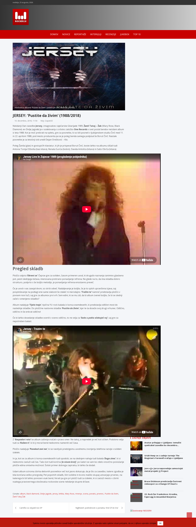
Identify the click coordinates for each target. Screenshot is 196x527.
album (22, 493)
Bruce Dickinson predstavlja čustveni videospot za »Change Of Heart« (162, 482)
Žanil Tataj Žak (19, 496)
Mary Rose (69, 493)
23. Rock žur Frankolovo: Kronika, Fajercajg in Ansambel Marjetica (160, 495)
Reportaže (80, 34)
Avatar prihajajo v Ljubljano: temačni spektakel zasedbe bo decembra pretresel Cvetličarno (162, 445)
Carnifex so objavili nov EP (30, 508)
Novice (66, 34)
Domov (54, 34)
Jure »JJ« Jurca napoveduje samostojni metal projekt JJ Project (163, 469)
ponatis (92, 493)
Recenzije (110, 34)
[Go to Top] (189, 515)
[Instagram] (174, 2)
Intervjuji (95, 34)
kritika (61, 493)
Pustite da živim (111, 493)
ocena (85, 493)
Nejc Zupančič (47, 120)
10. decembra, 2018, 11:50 (26, 120)
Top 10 (137, 34)
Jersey (55, 493)
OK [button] (160, 523)
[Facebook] (171, 2)
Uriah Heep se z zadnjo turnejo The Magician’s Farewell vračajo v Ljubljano (163, 457)
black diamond (33, 493)
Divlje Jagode (45, 493)
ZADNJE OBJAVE (141, 437)
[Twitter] (181, 2)
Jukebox (124, 34)
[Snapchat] (178, 2)
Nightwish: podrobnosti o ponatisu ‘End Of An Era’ (96, 508)
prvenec (100, 493)
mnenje (78, 493)
